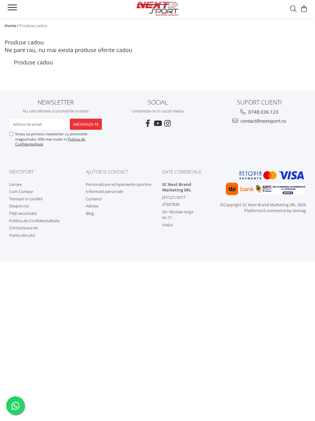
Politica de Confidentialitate (34, 220)
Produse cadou (33, 25)
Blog (90, 213)
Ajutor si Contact (107, 172)
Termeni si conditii (25, 199)
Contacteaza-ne (23, 228)
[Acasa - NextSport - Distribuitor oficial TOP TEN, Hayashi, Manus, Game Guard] (157, 9)
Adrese (92, 206)
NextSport (21, 172)
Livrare (15, 184)
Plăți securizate (23, 213)
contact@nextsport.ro (262, 121)
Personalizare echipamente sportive (118, 184)
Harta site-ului (22, 235)
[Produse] (13, 9)
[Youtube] (157, 123)
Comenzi (94, 199)
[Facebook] (147, 123)
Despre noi (19, 206)
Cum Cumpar (21, 191)
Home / (11, 25)
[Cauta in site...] (293, 9)
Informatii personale (104, 191)
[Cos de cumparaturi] (304, 9)
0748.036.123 (262, 112)
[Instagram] (167, 123)
